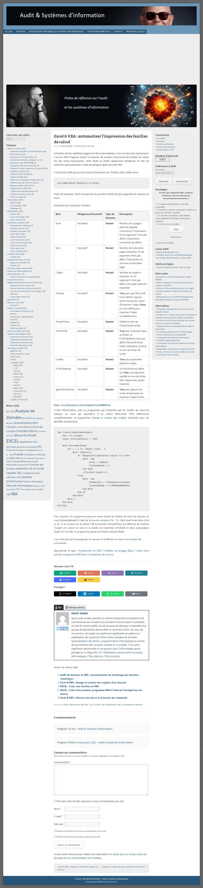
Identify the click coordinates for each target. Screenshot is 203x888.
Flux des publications (165, 144)
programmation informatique (117, 641)
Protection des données (20, 342)
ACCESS (10, 411)
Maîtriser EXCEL (17, 177)
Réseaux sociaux (14, 302)
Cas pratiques (16, 205)
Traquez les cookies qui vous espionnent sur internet (124, 866)
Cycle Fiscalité (16, 237)
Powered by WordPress (96, 882)
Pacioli (13, 305)
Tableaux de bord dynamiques (23, 191)
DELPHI (17, 374)
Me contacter (113, 656)
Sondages (15, 208)
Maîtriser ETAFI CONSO (20, 174)
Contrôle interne (13, 254)
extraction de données (26, 447)
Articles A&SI (12, 200)
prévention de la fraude (30, 468)
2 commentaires (128, 705)
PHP (15, 385)
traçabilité (39, 489)
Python (16, 388)
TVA (8, 494)
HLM (12, 319)
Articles (14, 214)
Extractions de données (20, 337)
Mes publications (14, 274)
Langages (15, 362)
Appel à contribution (19, 262)
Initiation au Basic (18, 171)
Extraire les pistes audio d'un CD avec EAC (28, 168)
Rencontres (11, 299)
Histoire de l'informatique (17, 271)
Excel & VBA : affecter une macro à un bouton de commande (93, 697)
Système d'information (16, 331)
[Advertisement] (101, 61)
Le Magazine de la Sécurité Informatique (173, 337)
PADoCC (9, 461)
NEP (12, 294)
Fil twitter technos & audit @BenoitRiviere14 (175, 255)
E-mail (58, 816)
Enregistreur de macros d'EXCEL (23, 165)
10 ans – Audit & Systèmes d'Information (90, 728)
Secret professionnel (19, 297)
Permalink (138, 705)
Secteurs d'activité (14, 308)
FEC (39, 447)
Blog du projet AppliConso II (167, 252)
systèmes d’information (102, 637)
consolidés (121, 644)
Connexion (161, 141)
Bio (60, 607)
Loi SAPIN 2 (11, 458)
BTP (12, 314)
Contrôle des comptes (16, 222)
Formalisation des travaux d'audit (24, 288)
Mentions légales (135, 31)
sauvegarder (81, 539)
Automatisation (111, 705)
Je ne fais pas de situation (168, 224)
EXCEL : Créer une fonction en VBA (79, 686)
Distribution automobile (20, 317)
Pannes (14, 265)
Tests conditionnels (27, 489)
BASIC (16, 365)
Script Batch (19, 391)
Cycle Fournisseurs (18, 240)
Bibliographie (12, 211)
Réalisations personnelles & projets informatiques (56, 31)
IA (24, 454)
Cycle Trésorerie (17, 251)
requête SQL (14, 473)
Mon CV (97, 652)
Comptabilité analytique (20, 225)
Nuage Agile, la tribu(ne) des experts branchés (176, 349)
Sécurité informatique (19, 345)
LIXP (15, 379)
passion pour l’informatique (119, 648)
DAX (15, 371)
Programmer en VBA (89, 550)
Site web (58, 824)
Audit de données (18, 354)
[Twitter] (58, 629)
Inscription (161, 138)
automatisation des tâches (85, 641)
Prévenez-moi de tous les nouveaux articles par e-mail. (78, 837)
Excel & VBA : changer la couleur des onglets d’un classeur (93, 682)
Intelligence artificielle (35, 454)
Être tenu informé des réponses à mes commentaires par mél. (90, 801)
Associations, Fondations (21, 311)
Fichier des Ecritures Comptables (20, 450)
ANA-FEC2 (15, 351)
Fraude (13, 257)
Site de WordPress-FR (165, 150)
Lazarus (17, 376)
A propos (21, 31)
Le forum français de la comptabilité (171, 334)
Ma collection (96, 656)
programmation (22, 465)
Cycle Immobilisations (20, 242)
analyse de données (126, 637)
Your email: (160, 169)
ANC (24, 418)
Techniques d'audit (15, 348)
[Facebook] (62, 629)
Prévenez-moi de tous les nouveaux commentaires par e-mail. (81, 831)
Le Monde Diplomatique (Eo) (168, 340)
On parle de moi (13, 279)
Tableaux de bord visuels (21, 194)
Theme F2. (112, 882)
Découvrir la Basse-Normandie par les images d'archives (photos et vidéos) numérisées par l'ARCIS (174, 291)
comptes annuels (103, 644)
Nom (57, 808)
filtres (38, 450)
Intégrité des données (19, 339)
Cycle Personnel (17, 245)
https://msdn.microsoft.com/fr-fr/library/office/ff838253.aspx (86, 405)
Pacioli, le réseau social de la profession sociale (175, 352)
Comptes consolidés (19, 231)
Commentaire (62, 762)
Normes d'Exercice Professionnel (32, 458)
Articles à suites (14, 148)
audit (34, 418)
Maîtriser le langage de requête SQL (25, 180)
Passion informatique (98, 31)
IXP (12, 359)
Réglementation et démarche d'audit (22, 282)
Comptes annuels (18, 228)
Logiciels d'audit (17, 399)
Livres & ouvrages (18, 217)
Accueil (9, 31)
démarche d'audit (25, 435)
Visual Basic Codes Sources (168, 354)
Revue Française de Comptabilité (24, 277)
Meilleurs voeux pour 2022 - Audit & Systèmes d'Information (100, 742)
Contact (118, 31)
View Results (176, 237)
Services (14, 325)
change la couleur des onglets (109, 417)
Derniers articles (77, 607)
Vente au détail (17, 328)
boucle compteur (101, 520)
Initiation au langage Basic (118, 550)
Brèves (13, 202)
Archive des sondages (165, 243)
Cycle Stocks (15, 248)
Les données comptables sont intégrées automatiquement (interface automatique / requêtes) (173, 218)
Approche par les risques (21, 285)
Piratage (16, 461)
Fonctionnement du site (17, 259)
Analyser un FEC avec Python (22, 157)
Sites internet (16, 220)
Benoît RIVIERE (66, 146)
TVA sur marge (17, 197)
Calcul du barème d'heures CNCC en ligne (174, 267)
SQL (15, 394)
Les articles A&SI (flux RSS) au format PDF (174, 258)
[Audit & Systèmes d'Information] (101, 24)
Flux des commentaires (166, 147)
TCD (18, 489)
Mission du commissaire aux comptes (26, 291)
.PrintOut (97, 705)
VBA (86, 705)
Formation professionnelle (17, 268)
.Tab (103, 705)
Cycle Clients (16, 234)
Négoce (13, 322)
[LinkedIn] (67, 629)
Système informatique (16, 334)
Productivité (11, 465)
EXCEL (66, 705)
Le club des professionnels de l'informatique (174, 332)
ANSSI (29, 418)
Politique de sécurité (29, 461)
